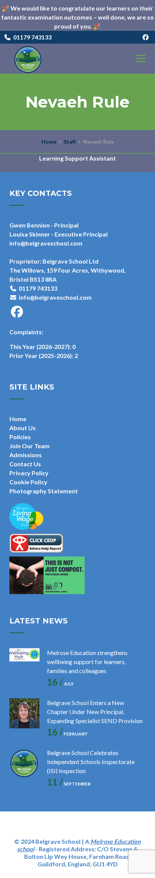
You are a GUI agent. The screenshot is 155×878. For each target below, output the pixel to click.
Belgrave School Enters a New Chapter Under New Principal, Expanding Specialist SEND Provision (95, 711)
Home (17, 418)
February (67, 734)
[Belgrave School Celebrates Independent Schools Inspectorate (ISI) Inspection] (24, 763)
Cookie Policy (28, 481)
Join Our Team (29, 445)
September (69, 784)
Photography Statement (43, 490)
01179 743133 (32, 37)
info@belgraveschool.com (55, 297)
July (60, 684)
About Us (22, 427)
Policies (20, 436)
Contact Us (25, 463)
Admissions (25, 454)
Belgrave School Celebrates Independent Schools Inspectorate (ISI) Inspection (91, 761)
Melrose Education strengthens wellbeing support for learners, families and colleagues (87, 661)
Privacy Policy (29, 472)
